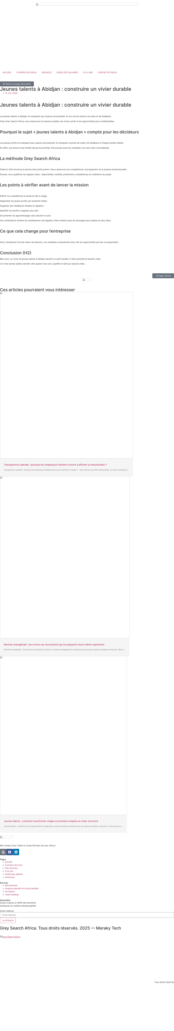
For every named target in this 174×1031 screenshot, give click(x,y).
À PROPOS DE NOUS (26, 72)
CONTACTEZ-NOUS (107, 72)
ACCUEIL (7, 72)
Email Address (7, 911)
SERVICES (46, 72)
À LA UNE (88, 72)
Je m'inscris (8, 920)
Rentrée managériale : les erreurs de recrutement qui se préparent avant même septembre (54, 644)
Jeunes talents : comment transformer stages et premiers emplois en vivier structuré (51, 821)
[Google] (3, 852)
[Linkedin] (16, 852)
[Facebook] (9, 852)
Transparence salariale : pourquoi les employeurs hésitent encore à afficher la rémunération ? (55, 464)
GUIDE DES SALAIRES (67, 72)
